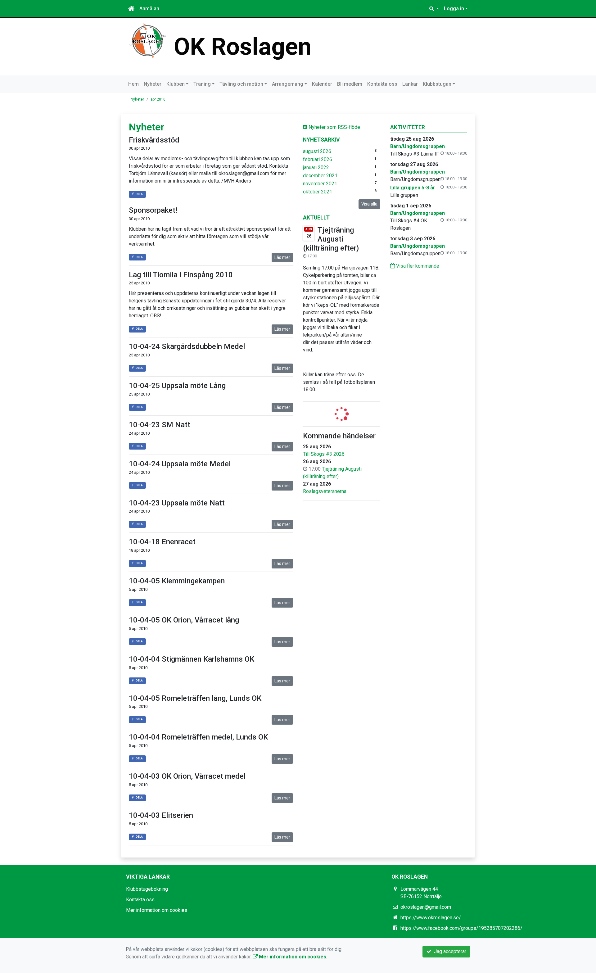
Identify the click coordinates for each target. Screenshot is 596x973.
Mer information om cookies (156, 910)
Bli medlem (349, 84)
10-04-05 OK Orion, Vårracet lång (184, 620)
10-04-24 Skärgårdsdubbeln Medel (187, 346)
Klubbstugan (437, 84)
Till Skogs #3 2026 (324, 454)
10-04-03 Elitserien (161, 815)
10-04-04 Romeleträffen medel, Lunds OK (198, 737)
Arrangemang (287, 84)
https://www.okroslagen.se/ (430, 918)
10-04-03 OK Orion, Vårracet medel (187, 776)
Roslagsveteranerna (324, 491)
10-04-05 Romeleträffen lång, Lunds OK (195, 698)
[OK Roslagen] (147, 40)
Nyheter (152, 84)
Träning (202, 84)
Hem (133, 84)
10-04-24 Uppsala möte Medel (180, 463)
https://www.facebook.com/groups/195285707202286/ (461, 928)
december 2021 (320, 176)
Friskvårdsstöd (154, 140)
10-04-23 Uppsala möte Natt (177, 503)
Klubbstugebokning (147, 889)
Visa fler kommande (417, 266)
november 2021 (320, 184)
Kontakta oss (382, 84)
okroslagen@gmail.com (425, 907)
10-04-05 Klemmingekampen (177, 581)
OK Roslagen (242, 47)
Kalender (322, 84)
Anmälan (149, 8)
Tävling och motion (241, 84)
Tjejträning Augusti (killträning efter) (331, 239)
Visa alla (369, 203)
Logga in (454, 8)
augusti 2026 (317, 151)
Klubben (175, 84)
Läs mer (282, 257)
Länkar (410, 84)
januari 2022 (316, 167)
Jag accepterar (448, 951)
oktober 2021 (317, 192)
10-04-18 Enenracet (162, 541)
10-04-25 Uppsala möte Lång (177, 385)
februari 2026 (317, 159)
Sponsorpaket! (153, 210)
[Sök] (434, 8)
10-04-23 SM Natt (159, 424)
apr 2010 (158, 99)
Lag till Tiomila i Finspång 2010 (181, 274)
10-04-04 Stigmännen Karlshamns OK (191, 659)
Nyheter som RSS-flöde (333, 127)
